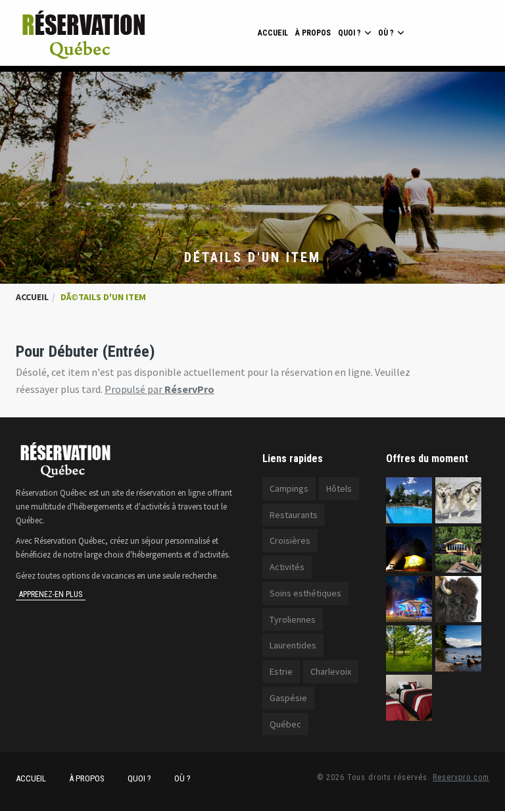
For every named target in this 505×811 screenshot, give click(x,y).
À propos (313, 33)
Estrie (281, 671)
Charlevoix (330, 671)
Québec (285, 724)
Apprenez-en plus (50, 594)
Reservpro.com (461, 777)
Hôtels (339, 488)
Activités (287, 567)
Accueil (273, 33)
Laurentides (293, 645)
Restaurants (294, 515)
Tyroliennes (293, 619)
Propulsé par (159, 389)
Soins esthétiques (305, 593)
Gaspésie (288, 698)
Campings (289, 488)
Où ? (386, 33)
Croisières (290, 540)
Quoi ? (349, 33)
